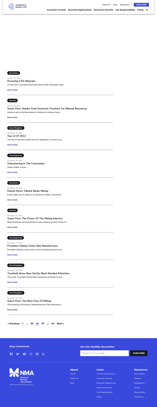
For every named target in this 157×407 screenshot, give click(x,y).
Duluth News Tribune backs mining (27, 191)
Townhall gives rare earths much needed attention (38, 273)
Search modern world (24, 29)
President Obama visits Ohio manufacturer (32, 245)
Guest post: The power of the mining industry (35, 218)
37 (42, 323)
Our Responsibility (125, 10)
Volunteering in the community (26, 163)
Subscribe (141, 4)
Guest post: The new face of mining (29, 301)
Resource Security (103, 10)
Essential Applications (80, 10)
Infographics (139, 383)
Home (72, 374)
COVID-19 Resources (106, 374)
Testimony (138, 397)
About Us (107, 4)
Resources (124, 4)
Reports (137, 378)
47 (52, 323)
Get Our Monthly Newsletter (97, 346)
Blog (115, 4)
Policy (140, 10)
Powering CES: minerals (21, 81)
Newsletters (139, 392)
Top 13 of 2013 (16, 136)
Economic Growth (56, 10)
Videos (137, 387)
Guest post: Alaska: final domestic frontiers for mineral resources (47, 108)
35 (32, 323)
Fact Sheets (139, 374)
